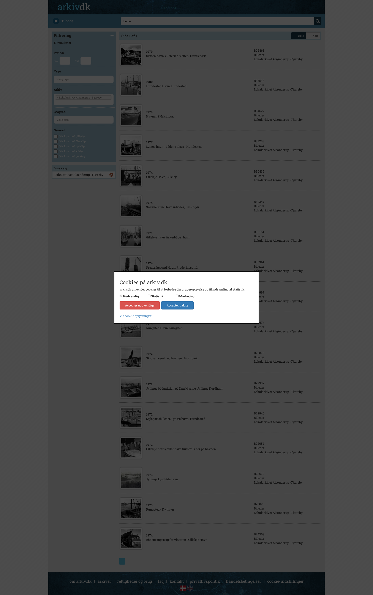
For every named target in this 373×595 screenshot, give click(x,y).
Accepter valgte (177, 305)
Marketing (186, 296)
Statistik (157, 296)
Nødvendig (131, 296)
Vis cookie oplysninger (136, 316)
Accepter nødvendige (139, 305)
